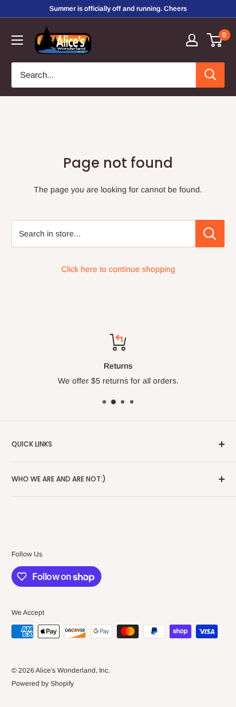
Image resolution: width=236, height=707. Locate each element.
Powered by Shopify (42, 684)
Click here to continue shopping (118, 269)
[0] (215, 40)
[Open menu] (17, 40)
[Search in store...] (210, 233)
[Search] (210, 75)
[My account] (192, 40)
